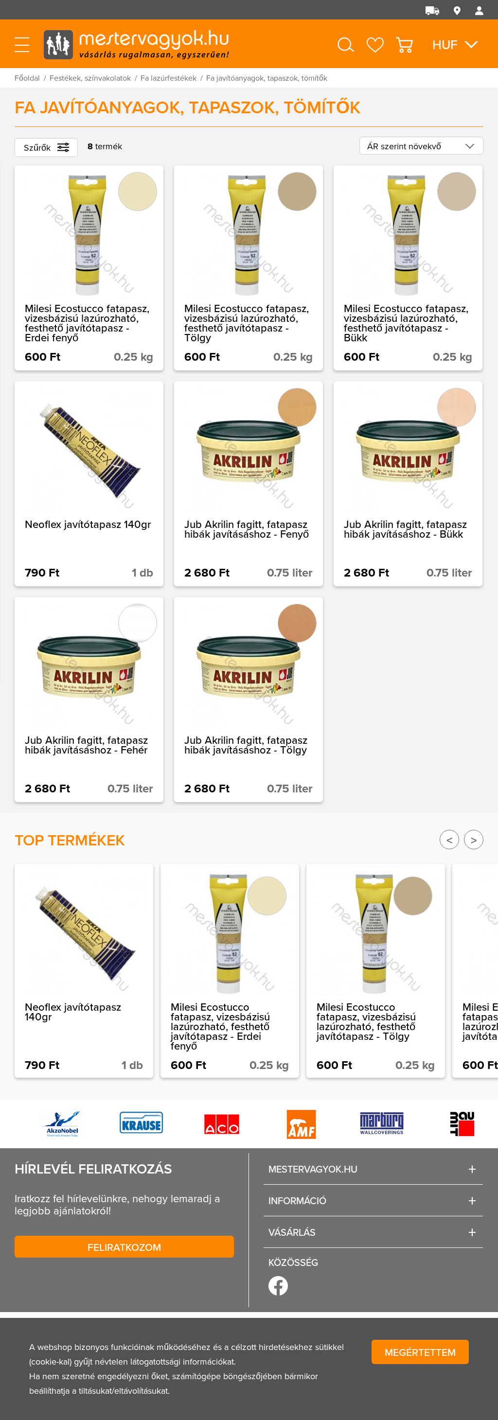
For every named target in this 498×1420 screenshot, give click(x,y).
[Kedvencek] (375, 44)
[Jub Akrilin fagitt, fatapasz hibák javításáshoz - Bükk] (408, 484)
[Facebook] (278, 1286)
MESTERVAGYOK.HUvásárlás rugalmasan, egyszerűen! (136, 43)
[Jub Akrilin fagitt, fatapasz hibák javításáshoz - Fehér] (89, 699)
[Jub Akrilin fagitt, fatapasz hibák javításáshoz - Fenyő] (248, 484)
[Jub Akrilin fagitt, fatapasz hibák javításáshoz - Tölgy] (248, 699)
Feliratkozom (124, 1247)
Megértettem (420, 1352)
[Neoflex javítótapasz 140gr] (89, 484)
